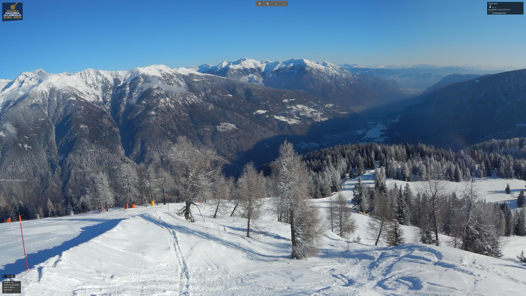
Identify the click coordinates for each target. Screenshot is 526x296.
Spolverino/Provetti (11, 285)
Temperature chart (499, 13)
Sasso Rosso (9, 287)
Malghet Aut (8, 282)
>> (5, 292)
